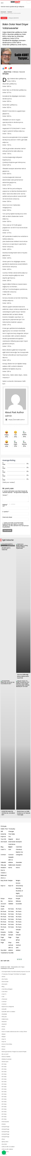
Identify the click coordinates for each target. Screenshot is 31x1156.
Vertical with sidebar (18, 947)
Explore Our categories (8, 1006)
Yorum (5, 495)
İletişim (10, 880)
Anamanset (12, 842)
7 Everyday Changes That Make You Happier (11, 834)
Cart (9, 849)
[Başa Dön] (28, 1153)
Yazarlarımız (4, 953)
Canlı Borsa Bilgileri (7, 989)
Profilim (10, 932)
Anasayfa (19, 842)
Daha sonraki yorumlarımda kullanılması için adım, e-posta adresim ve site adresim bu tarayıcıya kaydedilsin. (15, 525)
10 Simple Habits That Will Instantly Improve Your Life (16, 971)
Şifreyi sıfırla (5, 1141)
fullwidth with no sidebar (11, 859)
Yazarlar (4, 18)
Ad (3, 506)
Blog (2, 847)
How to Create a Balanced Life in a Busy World (4, 875)
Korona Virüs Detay (7, 1044)
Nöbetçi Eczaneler (6, 1059)
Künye (3, 898)
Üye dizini (3, 950)
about (18, 839)
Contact (3, 855)
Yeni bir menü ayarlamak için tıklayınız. (12, 7)
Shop (9, 942)
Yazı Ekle (11, 953)
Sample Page (5, 1126)
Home (10, 867)
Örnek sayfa (5, 1061)
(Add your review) (8, 482)
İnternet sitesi (7, 517)
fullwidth (3, 862)
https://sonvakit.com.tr (17, 420)
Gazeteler (19, 862)
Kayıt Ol (10, 886)
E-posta (5, 512)
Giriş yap (3, 865)
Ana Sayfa (4, 842)
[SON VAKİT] (15, 3)
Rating (5, 505)
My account (5, 1054)
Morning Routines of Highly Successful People (19, 893)
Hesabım (18, 865)
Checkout (19, 849)
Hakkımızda (11, 865)
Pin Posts (11, 909)
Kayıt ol (3, 886)
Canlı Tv (3, 849)
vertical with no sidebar (10, 947)
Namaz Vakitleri (6, 1056)
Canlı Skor (19, 847)
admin (8, 415)
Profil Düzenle (5, 1121)
